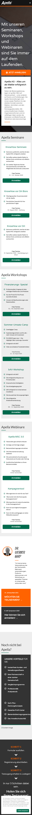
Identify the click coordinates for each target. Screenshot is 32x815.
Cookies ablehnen (9, 810)
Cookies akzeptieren (23, 810)
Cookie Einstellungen (8, 807)
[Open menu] (30, 3)
